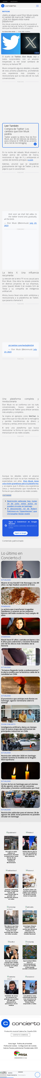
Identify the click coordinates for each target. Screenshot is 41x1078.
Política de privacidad (24, 1044)
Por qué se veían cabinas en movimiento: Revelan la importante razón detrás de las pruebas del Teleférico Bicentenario (11, 857)
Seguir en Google (20, 533)
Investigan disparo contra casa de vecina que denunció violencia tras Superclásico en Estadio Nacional (30, 930)
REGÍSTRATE (14, 1)
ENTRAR (5, 1)
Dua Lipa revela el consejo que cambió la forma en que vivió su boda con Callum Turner (11, 964)
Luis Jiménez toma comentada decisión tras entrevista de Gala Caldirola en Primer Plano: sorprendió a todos (30, 1000)
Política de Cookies (10, 1046)
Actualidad (7, 495)
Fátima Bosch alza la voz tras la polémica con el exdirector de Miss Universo (30, 854)
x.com (30, 160)
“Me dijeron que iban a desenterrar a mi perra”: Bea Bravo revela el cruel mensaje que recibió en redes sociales (11, 930)
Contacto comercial (20, 1035)
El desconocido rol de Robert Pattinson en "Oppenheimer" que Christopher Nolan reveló (22, 511)
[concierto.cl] (8, 6)
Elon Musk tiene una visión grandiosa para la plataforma (20, 482)
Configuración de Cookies (27, 1046)
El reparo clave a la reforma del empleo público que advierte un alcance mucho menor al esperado (30, 893)
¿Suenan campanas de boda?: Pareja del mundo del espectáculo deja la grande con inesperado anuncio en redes (11, 894)
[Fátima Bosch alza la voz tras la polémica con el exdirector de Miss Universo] (30, 843)
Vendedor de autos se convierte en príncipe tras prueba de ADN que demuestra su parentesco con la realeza (11, 1000)
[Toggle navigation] (37, 6)
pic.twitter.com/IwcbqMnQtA (21, 345)
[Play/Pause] (37, 1074)
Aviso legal (12, 1044)
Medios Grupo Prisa (20, 1058)
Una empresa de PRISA (20, 1053)
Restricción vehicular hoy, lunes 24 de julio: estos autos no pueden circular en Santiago (22, 503)
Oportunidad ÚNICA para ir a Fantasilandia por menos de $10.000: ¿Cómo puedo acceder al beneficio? (29, 965)
